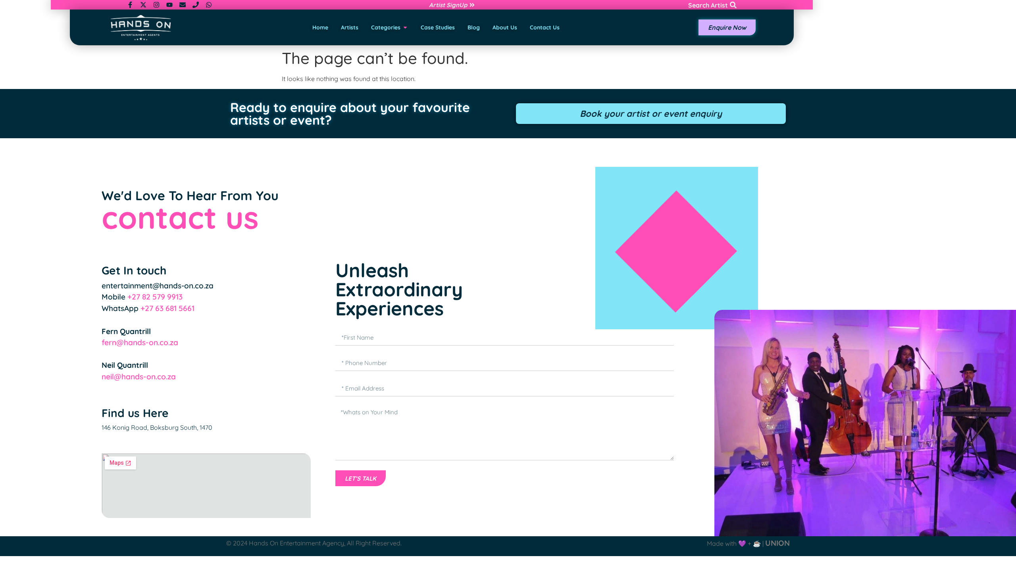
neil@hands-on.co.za (139, 376)
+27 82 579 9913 (155, 296)
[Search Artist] (733, 5)
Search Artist (708, 5)
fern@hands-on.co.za (140, 342)
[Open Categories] (405, 27)
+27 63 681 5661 (167, 308)
